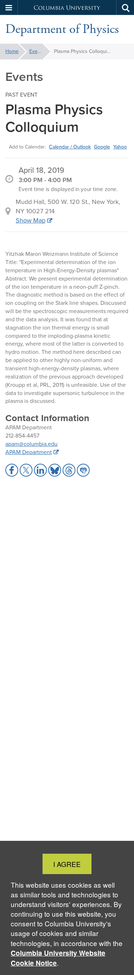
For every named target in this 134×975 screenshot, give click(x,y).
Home (12, 51)
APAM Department (28, 452)
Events (36, 51)
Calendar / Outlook (70, 146)
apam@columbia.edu (31, 444)
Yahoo (120, 146)
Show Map (30, 220)
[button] (9, 7)
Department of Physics (62, 29)
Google (102, 146)
